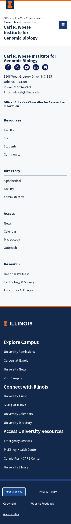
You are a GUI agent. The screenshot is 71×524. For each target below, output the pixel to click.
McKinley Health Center (20, 449)
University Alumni (16, 396)
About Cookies (14, 492)
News (8, 223)
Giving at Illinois (15, 405)
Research (12, 264)
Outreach (10, 247)
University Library (16, 467)
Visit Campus (13, 378)
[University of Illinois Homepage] (18, 323)
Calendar (10, 231)
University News (15, 369)
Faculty (9, 130)
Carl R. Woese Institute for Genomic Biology (21, 32)
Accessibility (11, 514)
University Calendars (18, 414)
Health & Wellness (16, 274)
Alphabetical (12, 181)
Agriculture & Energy (18, 290)
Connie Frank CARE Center (22, 458)
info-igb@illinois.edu (26, 92)
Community (12, 154)
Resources (12, 120)
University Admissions (19, 351)
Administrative (14, 197)
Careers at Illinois (16, 360)
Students (10, 146)
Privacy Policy (48, 492)
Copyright (9, 504)
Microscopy (12, 239)
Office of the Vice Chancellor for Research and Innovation (24, 20)
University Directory (18, 422)
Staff (7, 138)
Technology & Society (19, 282)
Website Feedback (42, 504)
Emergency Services (18, 440)
